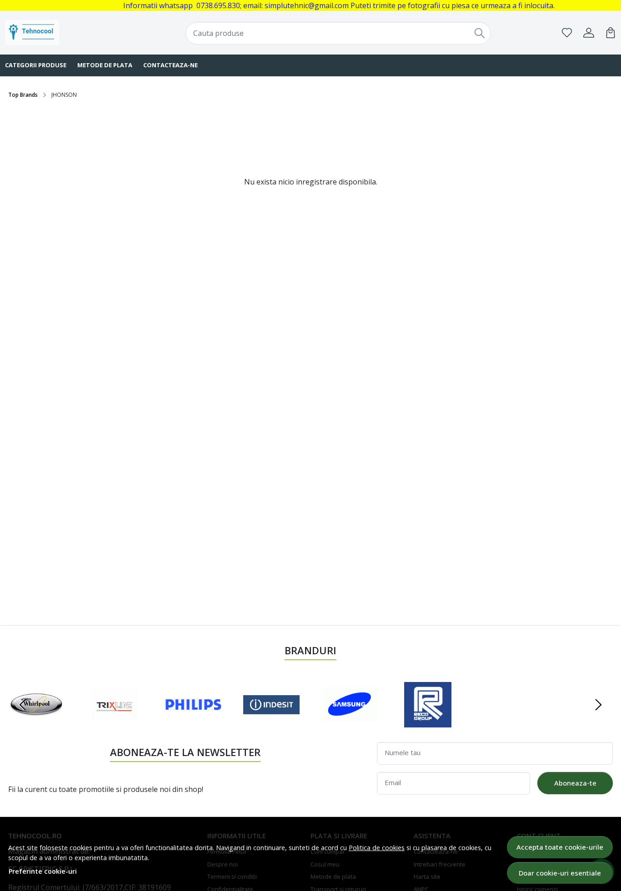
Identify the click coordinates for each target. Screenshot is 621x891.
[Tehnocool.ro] (60, 32)
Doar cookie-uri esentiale (560, 872)
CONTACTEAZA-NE (170, 65)
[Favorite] (566, 32)
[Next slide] (598, 704)
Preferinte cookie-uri (43, 871)
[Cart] (610, 32)
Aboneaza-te (575, 782)
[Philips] (193, 722)
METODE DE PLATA (104, 65)
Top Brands (23, 95)
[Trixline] (114, 722)
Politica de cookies (377, 847)
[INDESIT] (271, 722)
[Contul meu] (588, 32)
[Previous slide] (22, 704)
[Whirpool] (36, 722)
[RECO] (428, 722)
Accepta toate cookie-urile (559, 846)
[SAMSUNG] (349, 722)
